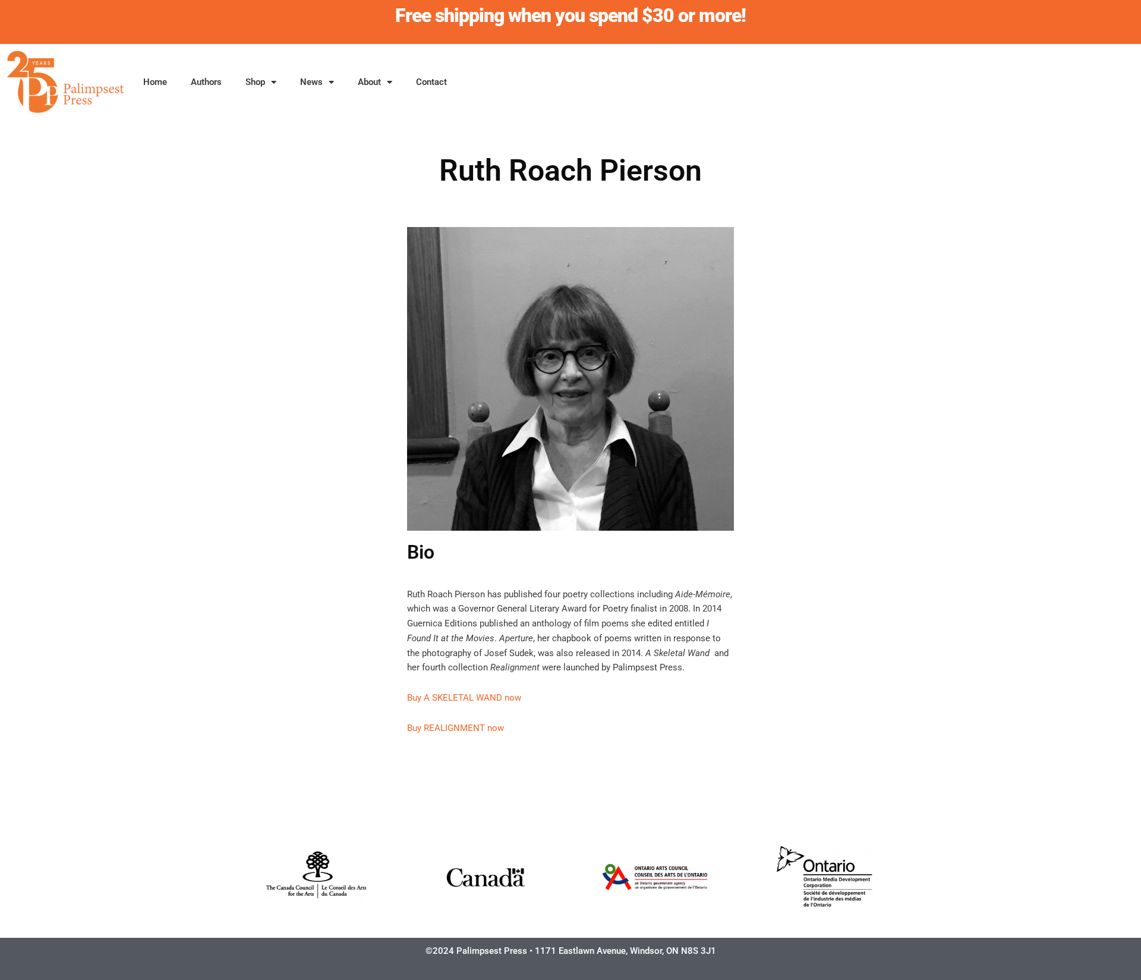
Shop (255, 82)
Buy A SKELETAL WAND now (464, 697)
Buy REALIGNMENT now (455, 728)
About (369, 82)
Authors (206, 82)
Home (155, 82)
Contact (431, 82)
